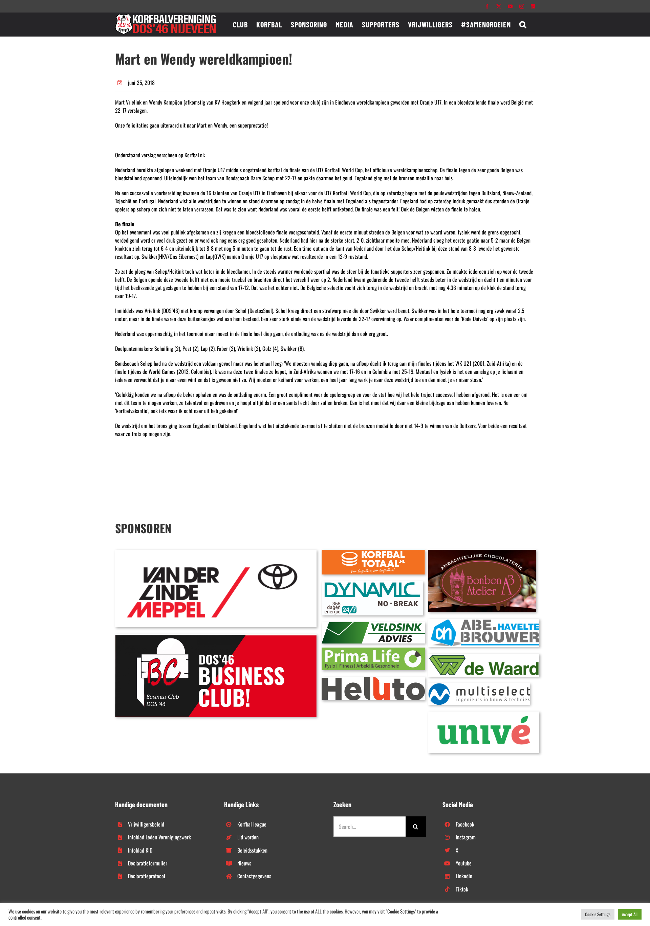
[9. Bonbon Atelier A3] (482, 552)
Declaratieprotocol (146, 876)
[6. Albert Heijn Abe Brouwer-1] (483, 621)
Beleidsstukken (252, 850)
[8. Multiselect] (479, 686)
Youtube (464, 863)
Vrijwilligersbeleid (146, 824)
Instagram (466, 837)
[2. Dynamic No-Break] (372, 584)
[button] (522, 24)
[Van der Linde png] (216, 552)
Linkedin (464, 876)
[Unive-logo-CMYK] (483, 714)
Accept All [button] (629, 914)
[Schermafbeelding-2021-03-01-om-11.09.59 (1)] (483, 656)
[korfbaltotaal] (373, 552)
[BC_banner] (216, 637)
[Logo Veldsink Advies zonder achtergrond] (373, 625)
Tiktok (462, 889)
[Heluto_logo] (373, 680)
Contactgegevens (254, 876)
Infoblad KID (140, 850)
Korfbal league (251, 824)
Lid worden (248, 837)
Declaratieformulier (147, 863)
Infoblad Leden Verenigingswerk (159, 837)
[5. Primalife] (373, 650)
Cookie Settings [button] (597, 914)
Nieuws (244, 863)
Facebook (465, 824)
